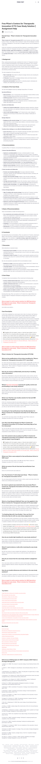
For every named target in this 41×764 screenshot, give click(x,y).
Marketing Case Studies (17, 745)
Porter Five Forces (7, 751)
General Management (33, 746)
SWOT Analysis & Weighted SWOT (9, 750)
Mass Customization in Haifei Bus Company (9, 641)
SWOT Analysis (31, 744)
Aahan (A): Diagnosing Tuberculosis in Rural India (10, 645)
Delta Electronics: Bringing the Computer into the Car (11, 630)
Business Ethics (15, 746)
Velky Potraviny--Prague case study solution (9, 596)
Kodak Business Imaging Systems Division (9, 632)
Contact (11, 744)
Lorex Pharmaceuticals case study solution (9, 598)
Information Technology (12, 749)
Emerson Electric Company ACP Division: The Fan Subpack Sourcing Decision (15, 650)
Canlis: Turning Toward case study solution (9, 600)
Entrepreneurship (22, 746)
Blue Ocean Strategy (25, 753)
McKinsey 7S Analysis (9, 753)
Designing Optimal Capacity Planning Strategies (10, 639)
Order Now (7, 744)
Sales (23, 745)
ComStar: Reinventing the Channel (8, 636)
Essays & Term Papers (23, 744)
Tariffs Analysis (26, 750)
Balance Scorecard (17, 753)
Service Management (21, 749)
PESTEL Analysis (19, 750)
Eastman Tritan (4, 652)
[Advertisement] (20, 12)
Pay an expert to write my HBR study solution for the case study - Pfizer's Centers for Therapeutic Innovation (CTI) (21, 450)
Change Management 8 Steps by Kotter (20, 754)
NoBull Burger (4, 647)
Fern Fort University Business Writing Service (19, 761)
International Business (29, 749)
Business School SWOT (34, 750)
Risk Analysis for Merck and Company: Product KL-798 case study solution (15, 612)
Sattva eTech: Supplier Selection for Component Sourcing (12, 654)
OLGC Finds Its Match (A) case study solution (10, 604)
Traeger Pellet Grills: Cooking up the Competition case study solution (14, 593)
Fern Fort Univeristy (12, 384)
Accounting (37, 744)
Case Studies (16, 744)
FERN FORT (20, 2)
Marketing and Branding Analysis (23, 751)
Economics (27, 745)
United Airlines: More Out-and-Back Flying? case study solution (13, 602)
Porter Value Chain (33, 751)
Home (3, 744)
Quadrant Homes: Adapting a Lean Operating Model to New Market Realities (15, 634)
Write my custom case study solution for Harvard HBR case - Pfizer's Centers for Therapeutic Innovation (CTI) (20, 340)
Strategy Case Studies (7, 745)
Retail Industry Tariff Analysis (8, 752)
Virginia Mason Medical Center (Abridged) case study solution (12, 607)
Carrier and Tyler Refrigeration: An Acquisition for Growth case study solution (15, 617)
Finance (27, 746)
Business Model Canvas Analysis (19, 752)
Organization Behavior (33, 745)
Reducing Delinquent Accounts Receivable (9, 643)
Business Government (7, 746)
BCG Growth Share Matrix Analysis (32, 752)
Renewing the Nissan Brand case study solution (10, 622)
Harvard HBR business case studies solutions (25, 526)
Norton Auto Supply (5, 628)
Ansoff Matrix (32, 753)
